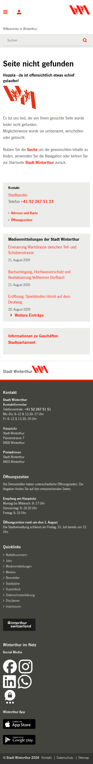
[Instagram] (25, 672)
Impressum (13, 606)
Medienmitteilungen (19, 566)
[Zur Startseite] (68, 9)
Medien (11, 572)
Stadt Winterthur (39, 162)
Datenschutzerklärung (20, 595)
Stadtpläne (13, 583)
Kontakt (46, 757)
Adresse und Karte (24, 213)
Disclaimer (13, 600)
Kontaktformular (15, 404)
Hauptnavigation (5, 12)
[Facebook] (11, 672)
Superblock (13, 589)
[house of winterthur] (19, 630)
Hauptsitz (10, 428)
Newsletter (13, 578)
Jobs (9, 561)
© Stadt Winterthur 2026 (21, 757)
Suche (32, 150)
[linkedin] (10, 687)
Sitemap (83, 757)
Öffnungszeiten (21, 220)
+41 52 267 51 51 (37, 409)
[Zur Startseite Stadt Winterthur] (25, 372)
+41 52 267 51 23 (37, 202)
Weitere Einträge (29, 315)
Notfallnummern (16, 555)
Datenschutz (65, 757)
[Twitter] (32, 672)
